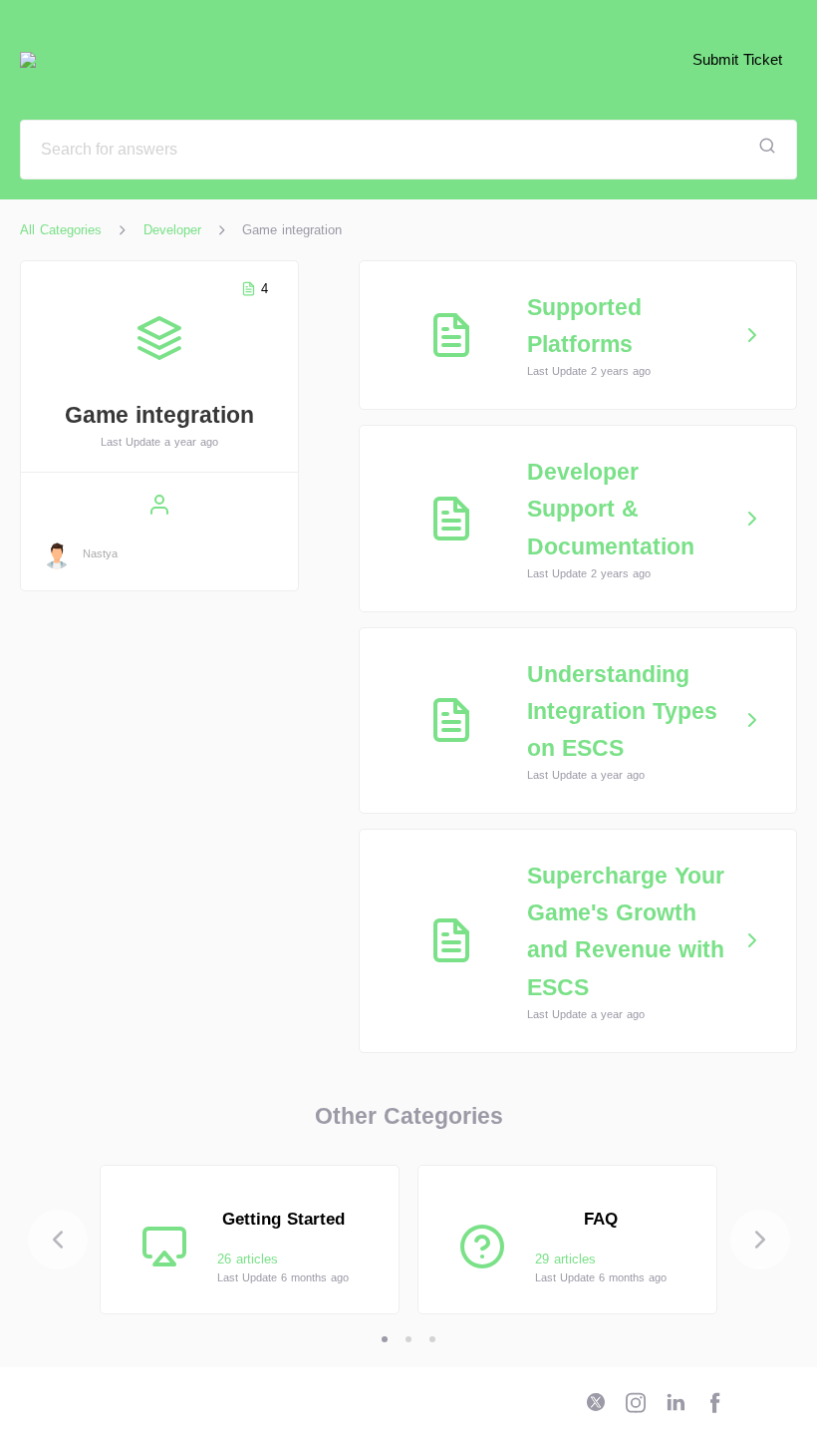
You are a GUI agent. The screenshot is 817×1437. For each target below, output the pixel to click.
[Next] (760, 1239)
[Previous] (58, 1239)
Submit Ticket (737, 59)
